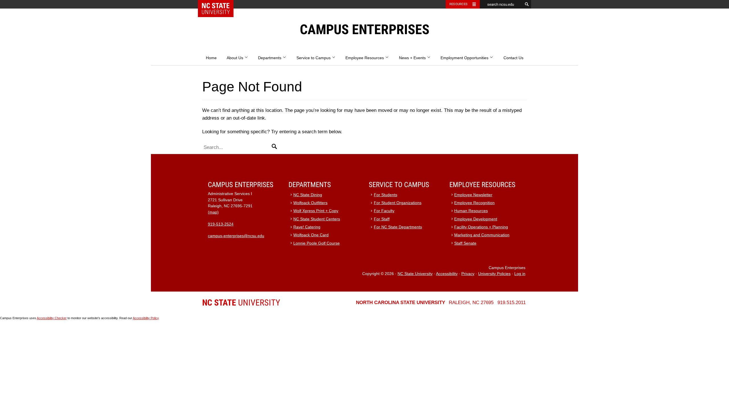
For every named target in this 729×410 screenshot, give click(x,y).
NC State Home (219, 4)
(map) (213, 212)
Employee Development (475, 219)
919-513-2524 (221, 224)
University (241, 303)
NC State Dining (307, 195)
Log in (519, 274)
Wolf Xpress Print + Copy (315, 211)
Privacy (467, 274)
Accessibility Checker (52, 318)
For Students (385, 195)
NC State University (415, 274)
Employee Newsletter (473, 195)
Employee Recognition (474, 203)
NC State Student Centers (316, 219)
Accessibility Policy (146, 318)
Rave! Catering (306, 227)
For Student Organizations (397, 203)
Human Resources (471, 211)
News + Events (413, 58)
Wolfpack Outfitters (310, 203)
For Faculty (384, 211)
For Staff (382, 219)
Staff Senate (465, 243)
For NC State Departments (398, 227)
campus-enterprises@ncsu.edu (236, 236)
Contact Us (513, 58)
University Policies (494, 274)
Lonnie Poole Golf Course (316, 243)
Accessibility (447, 274)
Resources (458, 4)
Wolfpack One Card (311, 235)
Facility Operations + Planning (481, 227)
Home (211, 58)
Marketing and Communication (481, 235)
